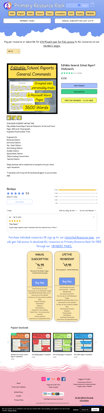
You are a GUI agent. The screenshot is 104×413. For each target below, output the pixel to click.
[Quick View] (41, 298)
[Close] (101, 409)
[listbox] (13, 51)
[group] (52, 303)
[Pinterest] (58, 336)
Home (9, 56)
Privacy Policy (12, 410)
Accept (95, 410)
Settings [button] (75, 410)
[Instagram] (44, 336)
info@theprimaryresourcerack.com (53, 355)
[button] (92, 4)
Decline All (85, 410)
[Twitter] (48, 336)
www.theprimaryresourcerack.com (58, 359)
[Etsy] (53, 336)
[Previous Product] (8, 299)
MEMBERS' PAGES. (61, 203)
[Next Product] (96, 299)
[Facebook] (63, 336)
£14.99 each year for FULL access (57, 42)
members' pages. (52, 46)
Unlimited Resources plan (79, 194)
